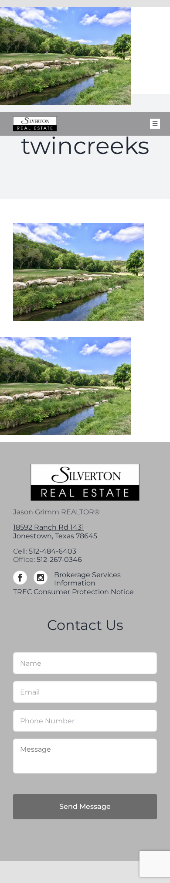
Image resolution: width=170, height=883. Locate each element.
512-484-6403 (52, 551)
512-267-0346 (59, 559)
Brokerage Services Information (87, 579)
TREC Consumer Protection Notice (73, 592)
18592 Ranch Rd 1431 (48, 527)
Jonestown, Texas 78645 (55, 536)
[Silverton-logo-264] (35, 120)
